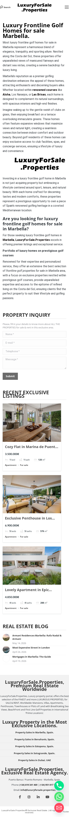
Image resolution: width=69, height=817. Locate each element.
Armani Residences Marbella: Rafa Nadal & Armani (37, 637)
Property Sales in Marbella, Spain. (34, 732)
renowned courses (44, 90)
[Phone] (59, 785)
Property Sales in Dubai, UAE (34, 760)
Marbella (8, 240)
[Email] (59, 808)
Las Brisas (39, 94)
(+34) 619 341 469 (28, 784)
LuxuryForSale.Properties (32, 240)
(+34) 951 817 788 (49, 784)
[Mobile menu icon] (66, 7)
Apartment (10, 465)
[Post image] (6, 637)
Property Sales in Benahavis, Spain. (35, 739)
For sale (24, 465)
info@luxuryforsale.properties (37, 790)
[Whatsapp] (59, 797)
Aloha (6, 94)
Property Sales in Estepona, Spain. (34, 746)
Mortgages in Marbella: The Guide (31, 656)
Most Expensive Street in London (31, 647)
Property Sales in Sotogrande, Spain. (34, 753)
